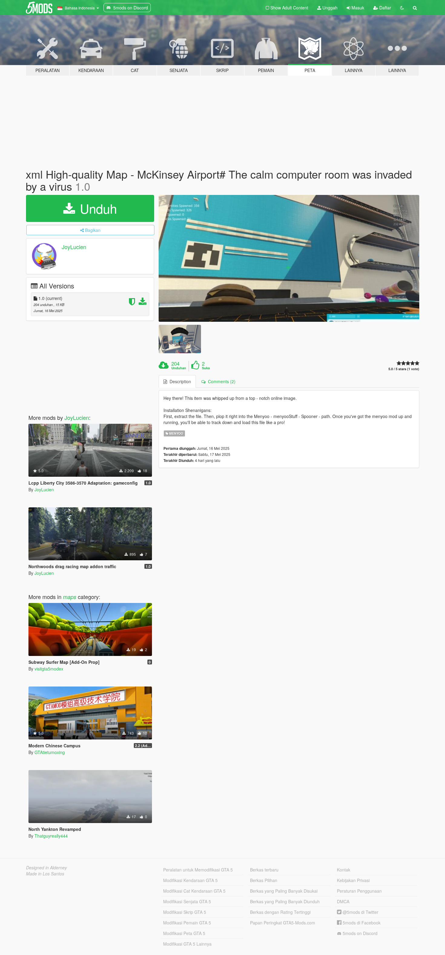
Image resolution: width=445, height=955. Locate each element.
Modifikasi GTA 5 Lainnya (187, 944)
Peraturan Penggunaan (359, 891)
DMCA (343, 901)
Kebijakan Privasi (353, 880)
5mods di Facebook (361, 923)
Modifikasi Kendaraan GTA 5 (190, 880)
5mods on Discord (359, 933)
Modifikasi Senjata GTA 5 (187, 901)
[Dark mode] (402, 7)
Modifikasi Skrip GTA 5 (184, 912)
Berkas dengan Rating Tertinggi (280, 912)
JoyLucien (74, 247)
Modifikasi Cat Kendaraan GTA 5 (194, 891)
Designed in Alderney (46, 867)
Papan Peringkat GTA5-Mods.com (282, 923)
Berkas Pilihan (263, 880)
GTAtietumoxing (50, 752)
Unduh (96, 208)
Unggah (329, 8)
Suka (206, 368)
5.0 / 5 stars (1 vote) (403, 368)
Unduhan (178, 368)
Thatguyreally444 (51, 836)
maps (69, 597)
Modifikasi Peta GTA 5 (184, 933)
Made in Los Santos (45, 874)
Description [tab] (179, 381)
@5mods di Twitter (359, 912)
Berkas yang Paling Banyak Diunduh (285, 901)
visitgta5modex (49, 669)
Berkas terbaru (264, 870)
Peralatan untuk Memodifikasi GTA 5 (198, 870)
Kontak (343, 870)
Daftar (384, 8)
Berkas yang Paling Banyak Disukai (284, 891)
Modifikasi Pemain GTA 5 (187, 923)
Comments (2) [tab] (221, 381)
